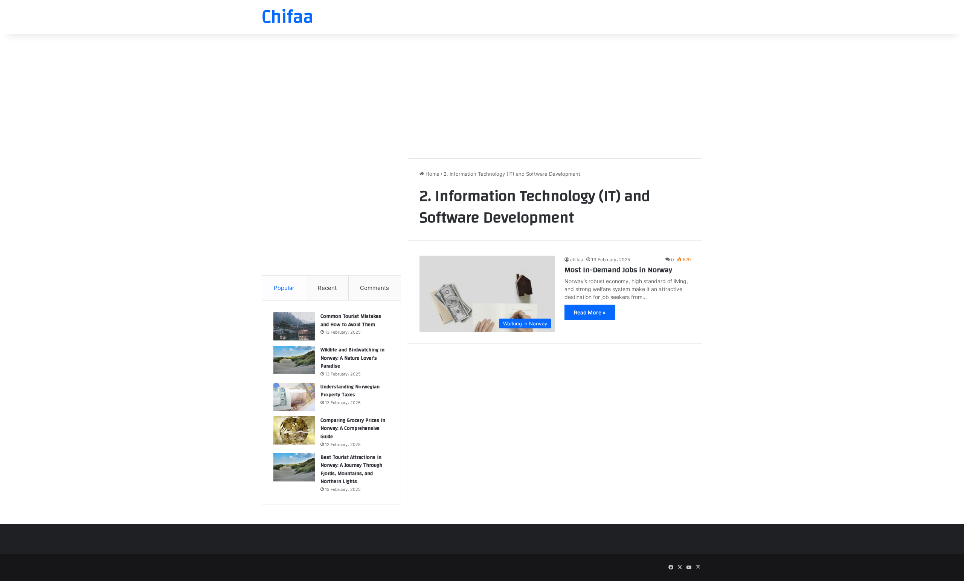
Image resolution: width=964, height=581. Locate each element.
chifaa (576, 259)
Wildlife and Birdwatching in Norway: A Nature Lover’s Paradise (352, 358)
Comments (374, 287)
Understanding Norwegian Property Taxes (350, 391)
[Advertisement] (482, 94)
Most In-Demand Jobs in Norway (618, 270)
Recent (327, 287)
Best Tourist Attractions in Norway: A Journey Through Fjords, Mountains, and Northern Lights (351, 469)
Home (431, 174)
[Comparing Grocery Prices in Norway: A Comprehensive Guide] (294, 430)
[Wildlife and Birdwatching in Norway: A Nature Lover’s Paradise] (294, 360)
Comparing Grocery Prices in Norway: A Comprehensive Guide (352, 428)
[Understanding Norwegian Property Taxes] (294, 397)
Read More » (590, 312)
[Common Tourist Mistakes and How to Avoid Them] (294, 326)
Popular (284, 287)
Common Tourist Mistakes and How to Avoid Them (350, 320)
